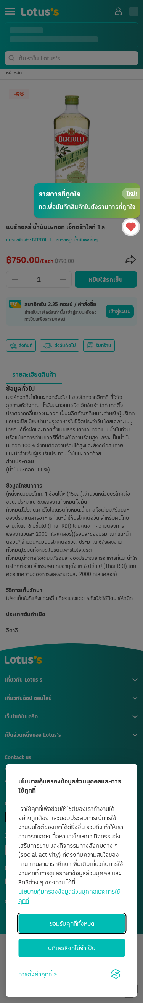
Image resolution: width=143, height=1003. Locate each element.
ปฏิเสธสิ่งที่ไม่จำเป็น (71, 948)
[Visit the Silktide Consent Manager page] (115, 974)
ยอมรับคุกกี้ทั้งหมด (71, 923)
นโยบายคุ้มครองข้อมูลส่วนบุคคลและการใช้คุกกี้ (69, 896)
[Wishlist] (130, 227)
